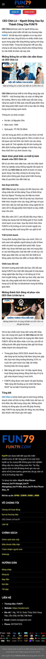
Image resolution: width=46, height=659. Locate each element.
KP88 (16, 495)
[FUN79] (23, 4)
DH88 (30, 495)
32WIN (23, 495)
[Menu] (3, 4)
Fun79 (4, 456)
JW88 (36, 495)
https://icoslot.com (21, 608)
